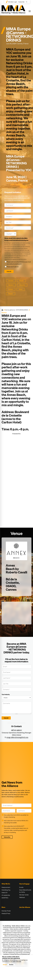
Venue (20, 289)
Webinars (22, 897)
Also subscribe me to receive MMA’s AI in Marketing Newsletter (16, 821)
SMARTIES (5, 898)
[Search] (27, 2)
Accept (5, 964)
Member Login (12, 2)
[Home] (2, 310)
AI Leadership (6, 895)
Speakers (10, 285)
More (3, 907)
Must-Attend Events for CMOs (25, 891)
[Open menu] (29, 11)
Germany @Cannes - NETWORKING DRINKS (16, 310)
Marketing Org (6, 890)
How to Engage (24, 884)
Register (10, 294)
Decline (11, 965)
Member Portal (6, 911)
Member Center (24, 895)
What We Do (6, 884)
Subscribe (21, 2)
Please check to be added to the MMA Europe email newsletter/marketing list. (16, 239)
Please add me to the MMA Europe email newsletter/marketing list (19, 263)
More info (18, 961)
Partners (10, 289)
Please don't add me (13, 267)
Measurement (6, 887)
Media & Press (6, 913)
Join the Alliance (24, 907)
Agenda (21, 281)
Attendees (22, 285)
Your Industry (6, 694)
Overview (10, 281)
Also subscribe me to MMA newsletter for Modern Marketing (16, 816)
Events (21, 887)
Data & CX (4, 892)
